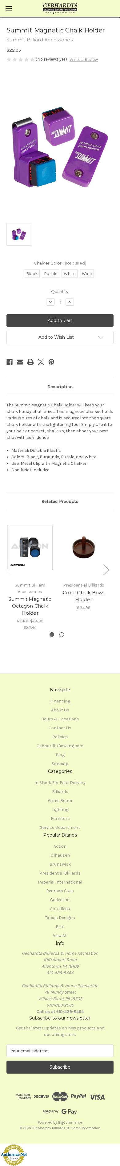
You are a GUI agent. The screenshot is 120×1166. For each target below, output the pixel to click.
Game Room (60, 800)
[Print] (30, 362)
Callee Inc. (60, 899)
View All (60, 935)
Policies (60, 737)
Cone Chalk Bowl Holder (83, 596)
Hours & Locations (60, 719)
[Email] (20, 362)
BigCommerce (70, 1122)
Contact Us (60, 728)
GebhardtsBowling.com (60, 745)
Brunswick (60, 864)
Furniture (60, 818)
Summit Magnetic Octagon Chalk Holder (30, 606)
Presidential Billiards (60, 873)
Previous (8, 569)
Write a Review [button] (84, 59)
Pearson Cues (60, 890)
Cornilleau (60, 908)
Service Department (60, 827)
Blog (60, 754)
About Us (60, 710)
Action (60, 846)
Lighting (60, 809)
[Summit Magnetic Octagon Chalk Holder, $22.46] (30, 548)
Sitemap (60, 763)
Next (106, 569)
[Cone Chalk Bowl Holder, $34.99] (83, 548)
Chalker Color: (60, 263)
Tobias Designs (60, 917)
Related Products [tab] (60, 501)
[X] (41, 362)
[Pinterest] (51, 362)
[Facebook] (9, 362)
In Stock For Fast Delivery (60, 782)
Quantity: (60, 291)
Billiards (60, 791)
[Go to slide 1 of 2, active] (52, 634)
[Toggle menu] (8, 8)
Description (60, 386)
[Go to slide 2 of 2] (61, 634)
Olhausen (60, 855)
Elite (60, 926)
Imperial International (60, 882)
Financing (60, 701)
